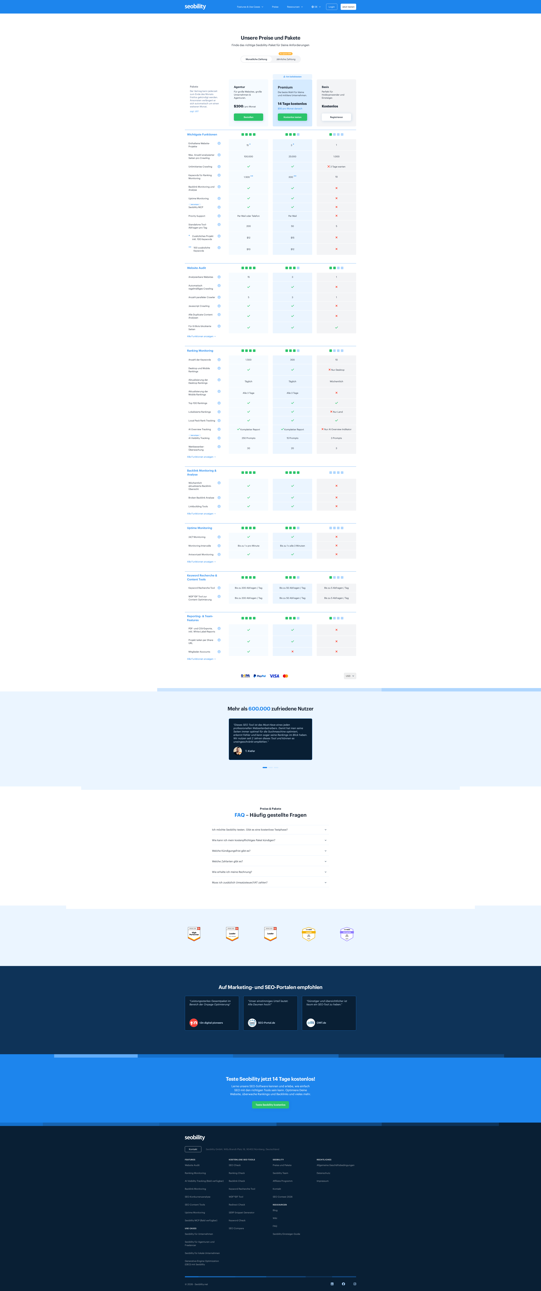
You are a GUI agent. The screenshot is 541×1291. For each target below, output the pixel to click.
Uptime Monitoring (195, 1212)
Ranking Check (237, 1173)
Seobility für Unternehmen (199, 1234)
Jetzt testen (348, 6)
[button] (265, 767)
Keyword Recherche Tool (242, 1188)
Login (332, 6)
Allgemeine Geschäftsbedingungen (335, 1165)
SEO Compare (236, 1228)
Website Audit (192, 1165)
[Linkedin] (332, 1284)
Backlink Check (237, 1181)
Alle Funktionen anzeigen (200, 336)
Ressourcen (293, 6)
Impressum (323, 1181)
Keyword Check (237, 1220)
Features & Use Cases (248, 6)
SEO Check (235, 1165)
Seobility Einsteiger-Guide (286, 1234)
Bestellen (248, 117)
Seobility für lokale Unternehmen (202, 1253)
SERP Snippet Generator (241, 1212)
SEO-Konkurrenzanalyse (197, 1196)
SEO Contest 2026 (282, 1196)
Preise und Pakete (282, 1165)
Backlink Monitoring (195, 1188)
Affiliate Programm (283, 1181)
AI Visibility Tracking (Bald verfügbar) (204, 1181)
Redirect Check (237, 1204)
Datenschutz (323, 1173)
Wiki (275, 1218)
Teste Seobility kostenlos (270, 1104)
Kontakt (193, 1149)
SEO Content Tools (195, 1204)
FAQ (275, 1226)
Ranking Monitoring (195, 1173)
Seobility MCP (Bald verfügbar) (201, 1220)
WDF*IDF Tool (236, 1196)
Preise (275, 6)
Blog (275, 1210)
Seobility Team (280, 1173)
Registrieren (336, 117)
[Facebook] (343, 1284)
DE (316, 6)
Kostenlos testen (292, 117)
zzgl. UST (194, 111)
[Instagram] (354, 1284)
